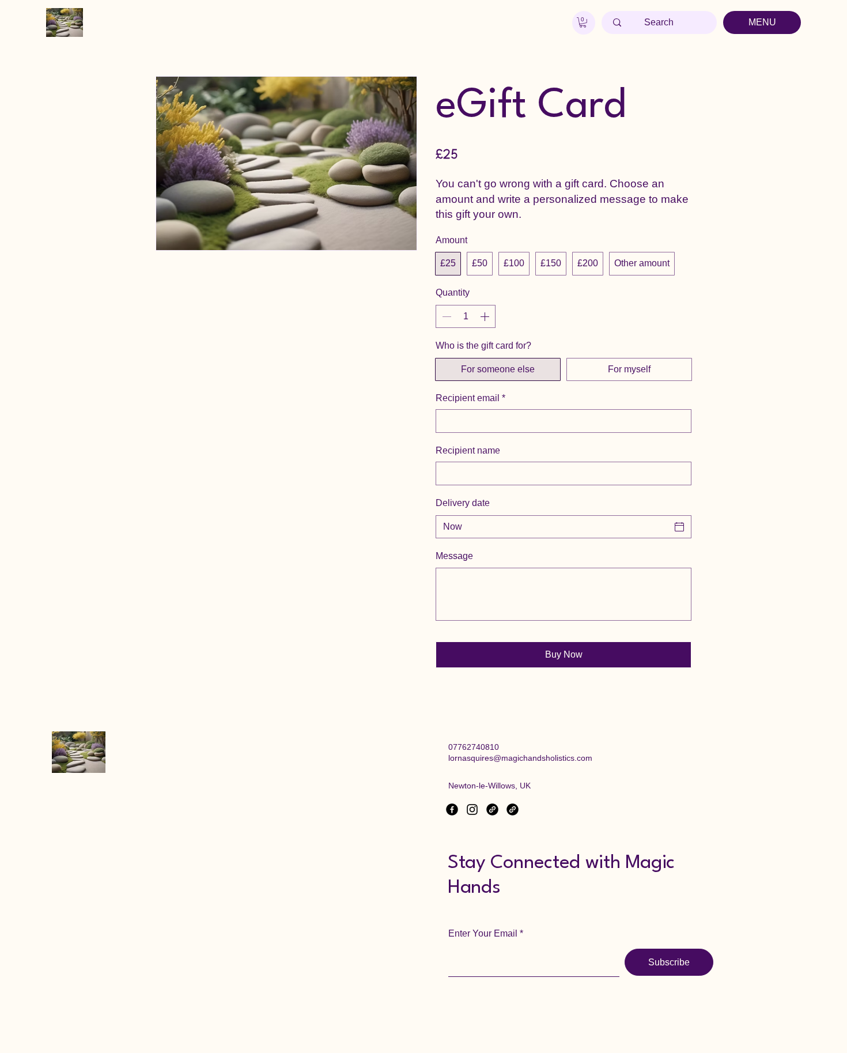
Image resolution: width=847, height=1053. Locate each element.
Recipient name (468, 450)
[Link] (492, 809)
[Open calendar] (679, 527)
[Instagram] (472, 809)
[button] (583, 22)
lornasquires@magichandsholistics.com (520, 758)
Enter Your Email (482, 933)
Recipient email (470, 398)
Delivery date (463, 503)
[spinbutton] (465, 316)
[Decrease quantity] (445, 316)
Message (454, 556)
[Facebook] (452, 809)
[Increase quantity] (486, 316)
